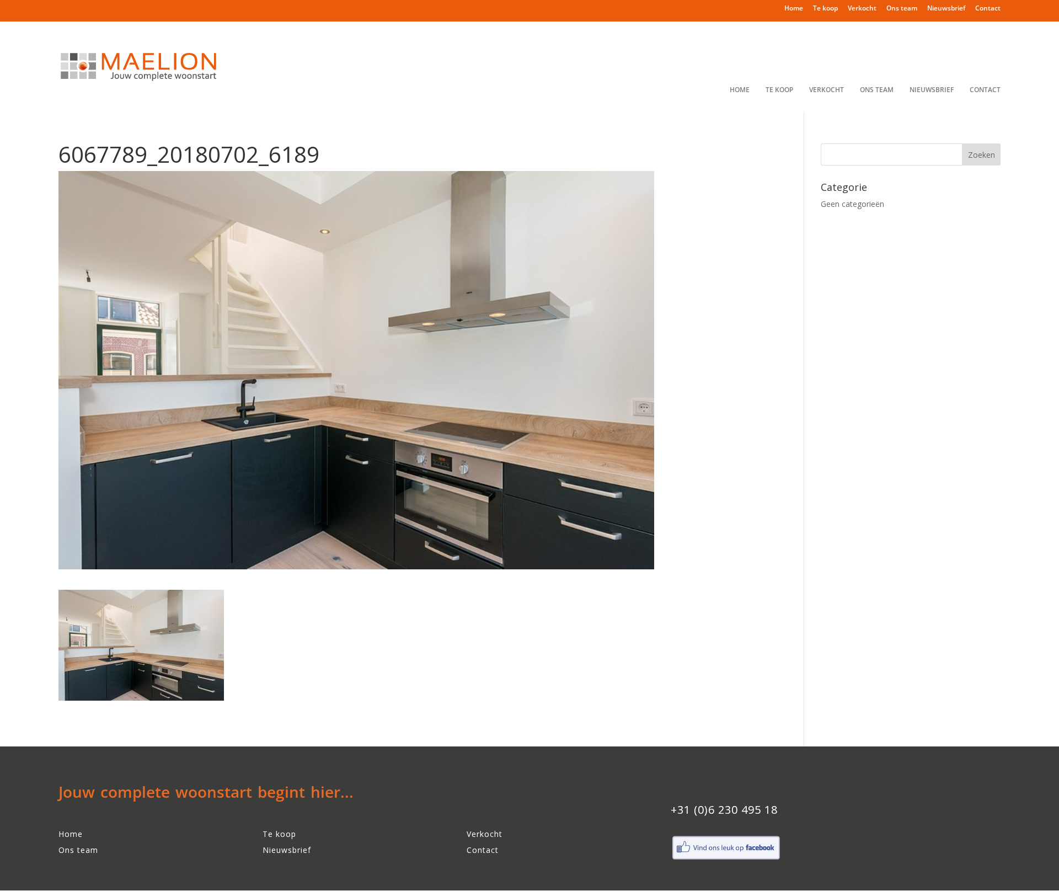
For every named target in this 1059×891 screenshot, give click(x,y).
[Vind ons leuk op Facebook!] (726, 858)
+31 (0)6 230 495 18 (724, 809)
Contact (988, 9)
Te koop (825, 9)
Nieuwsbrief (946, 9)
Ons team (901, 9)
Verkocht (862, 9)
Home (793, 9)
